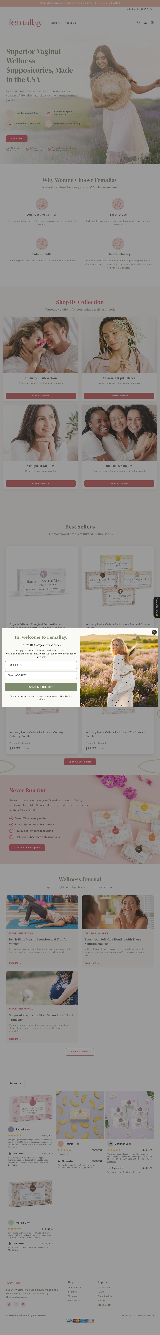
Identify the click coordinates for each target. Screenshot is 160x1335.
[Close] (154, 632)
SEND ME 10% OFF (41, 687)
